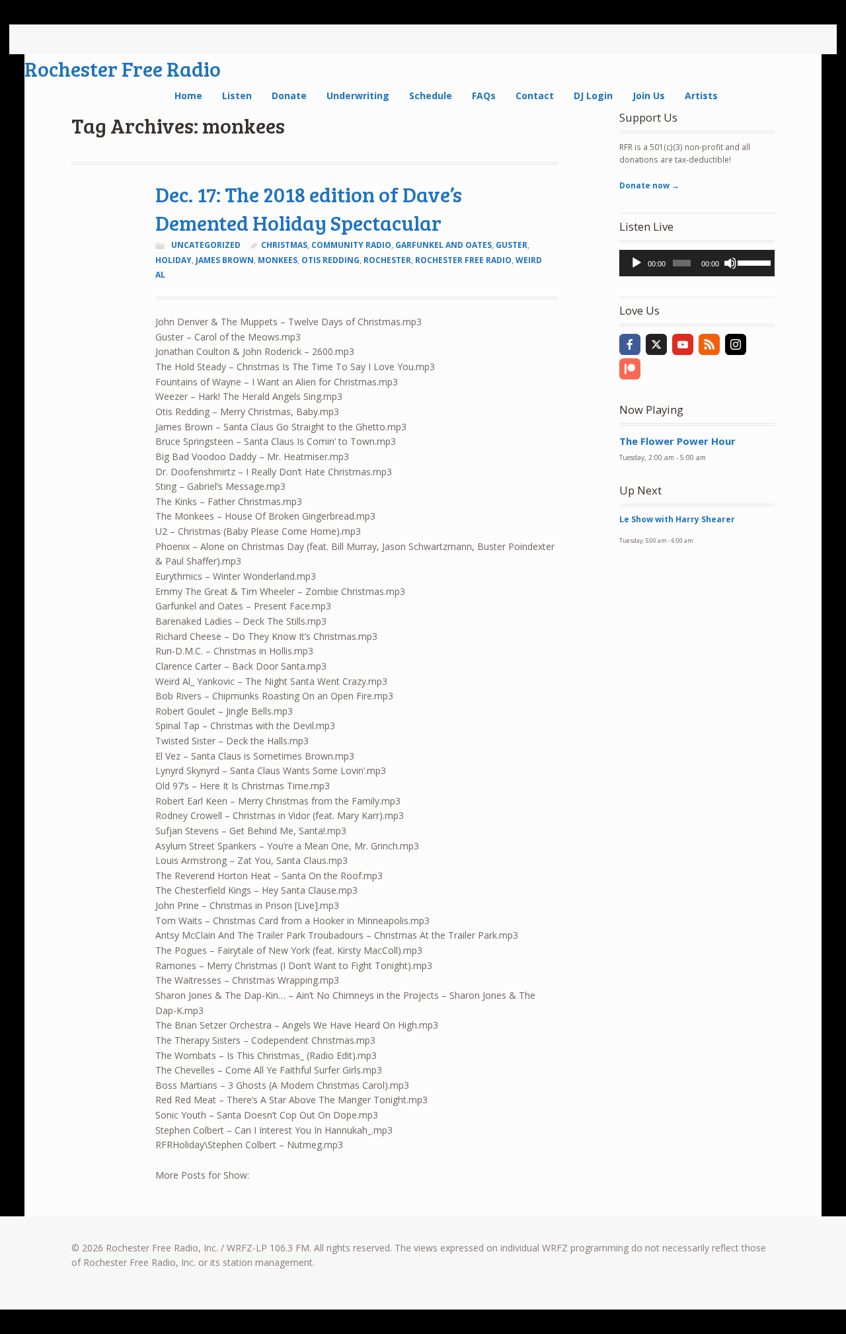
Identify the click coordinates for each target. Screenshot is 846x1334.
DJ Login (593, 95)
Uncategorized (206, 245)
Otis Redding (330, 260)
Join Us (649, 95)
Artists (701, 95)
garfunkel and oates (443, 245)
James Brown (225, 260)
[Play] (636, 263)
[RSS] (709, 344)
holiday (173, 260)
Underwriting (358, 95)
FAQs (484, 95)
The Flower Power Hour (677, 441)
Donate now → (649, 185)
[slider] (753, 262)
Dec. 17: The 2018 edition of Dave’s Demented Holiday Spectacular (308, 208)
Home (188, 95)
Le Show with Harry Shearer (677, 519)
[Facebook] (629, 344)
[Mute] (730, 263)
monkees (277, 260)
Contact (535, 95)
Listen (237, 95)
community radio (351, 245)
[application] (697, 263)
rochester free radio (463, 260)
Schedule (430, 95)
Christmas (284, 245)
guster (511, 245)
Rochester (387, 260)
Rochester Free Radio (122, 68)
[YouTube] (682, 344)
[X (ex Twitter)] (656, 344)
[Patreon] (629, 368)
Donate (289, 95)
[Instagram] (735, 344)
